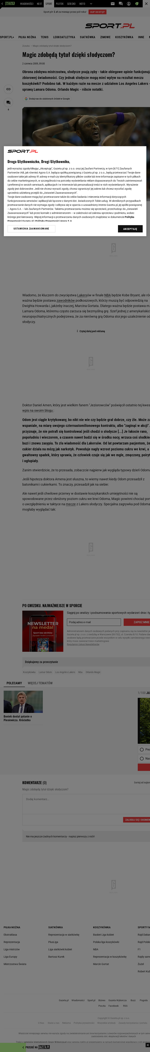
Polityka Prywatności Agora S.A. (53, 221)
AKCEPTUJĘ (130, 228)
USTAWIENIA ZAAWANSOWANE (31, 228)
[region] (75, 191)
